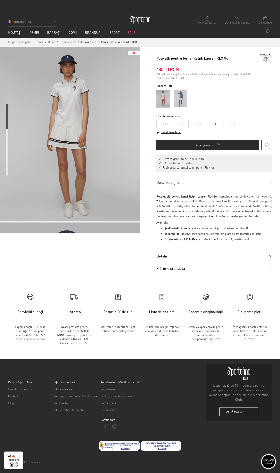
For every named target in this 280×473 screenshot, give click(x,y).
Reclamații (61, 403)
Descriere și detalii (172, 182)
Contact (13, 396)
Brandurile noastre (20, 389)
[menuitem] (15, 32)
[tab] (214, 182)
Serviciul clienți (30, 311)
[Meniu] (20, 454)
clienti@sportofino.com (30, 339)
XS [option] (166, 124)
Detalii (161, 256)
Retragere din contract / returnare (76, 396)
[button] (32, 23)
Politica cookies (110, 403)
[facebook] (105, 426)
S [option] (183, 124)
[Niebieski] (180, 98)
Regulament (108, 389)
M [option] (201, 124)
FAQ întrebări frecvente (69, 410)
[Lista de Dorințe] (266, 145)
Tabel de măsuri (171, 132)
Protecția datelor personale (117, 396)
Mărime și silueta (170, 268)
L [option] (216, 124)
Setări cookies (109, 410)
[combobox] (239, 31)
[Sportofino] (140, 20)
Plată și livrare (63, 389)
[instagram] (114, 426)
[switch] (14, 464)
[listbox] (214, 123)
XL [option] (235, 124)
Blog (11, 403)
